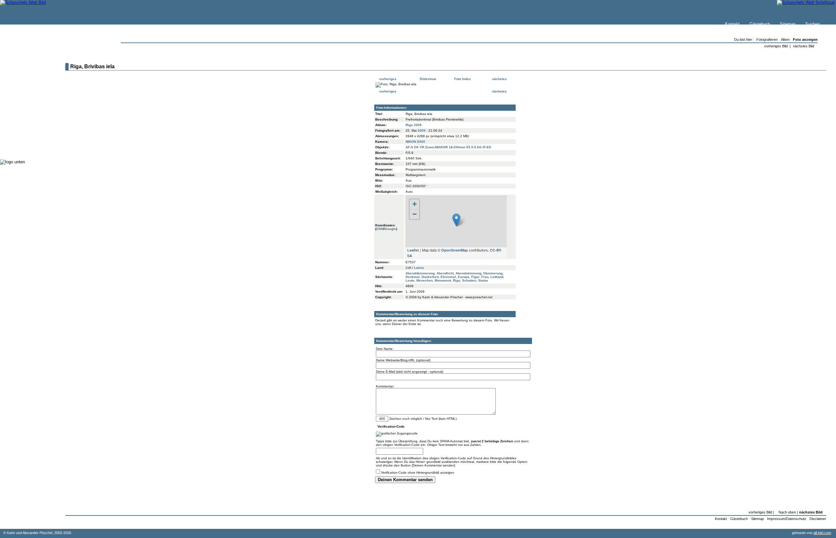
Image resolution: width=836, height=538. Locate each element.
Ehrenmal (448, 277)
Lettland (496, 277)
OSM (380, 229)
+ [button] (414, 204)
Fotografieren (26, 114)
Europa (463, 277)
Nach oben (787, 512)
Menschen (424, 280)
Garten (20, 107)
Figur (475, 277)
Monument (443, 280)
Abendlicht (445, 273)
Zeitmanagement (30, 120)
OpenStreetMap (454, 250)
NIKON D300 (415, 141)
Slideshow (427, 79)
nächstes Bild (803, 46)
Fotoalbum (24, 146)
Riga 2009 (414, 125)
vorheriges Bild (776, 46)
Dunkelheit (430, 277)
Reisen (20, 101)
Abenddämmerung (420, 273)
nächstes (500, 79)
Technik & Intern (29, 140)
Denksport (23, 127)
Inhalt (19, 87)
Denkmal (413, 277)
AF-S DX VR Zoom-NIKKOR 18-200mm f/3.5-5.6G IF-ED (448, 147)
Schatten (469, 280)
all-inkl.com (822, 533)
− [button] (414, 214)
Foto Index (462, 79)
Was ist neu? (26, 74)
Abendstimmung (468, 273)
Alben (785, 39)
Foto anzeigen (805, 39)
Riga (456, 280)
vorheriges (387, 79)
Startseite (23, 67)
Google (390, 229)
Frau (485, 277)
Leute (410, 280)
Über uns (22, 80)
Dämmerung (493, 273)
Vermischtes (26, 133)
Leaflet (413, 250)
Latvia (419, 267)
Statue (483, 280)
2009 (422, 130)
